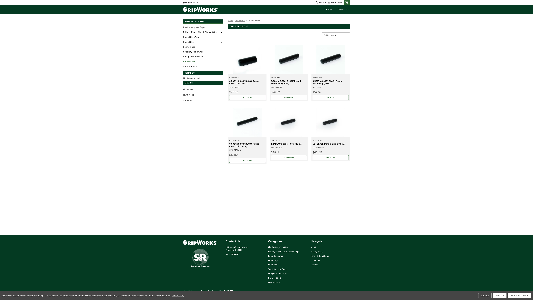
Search (322, 2)
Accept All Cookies (519, 295)
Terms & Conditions (320, 256)
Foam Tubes (189, 46)
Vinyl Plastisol (190, 66)
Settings (485, 295)
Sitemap (314, 264)
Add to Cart (247, 97)
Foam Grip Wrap (191, 36)
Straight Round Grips (193, 56)
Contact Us (343, 9)
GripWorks (188, 89)
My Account (336, 2)
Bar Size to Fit (190, 61)
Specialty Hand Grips (193, 51)
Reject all (499, 295)
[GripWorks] (200, 242)
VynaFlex (187, 100)
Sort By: (327, 35)
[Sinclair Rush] (200, 258)
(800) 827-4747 (191, 2)
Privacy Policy (317, 251)
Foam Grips (188, 41)
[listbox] (340, 34)
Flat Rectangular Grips (194, 27)
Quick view (247, 59)
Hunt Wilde (188, 94)
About (329, 9)
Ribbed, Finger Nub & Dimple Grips (200, 32)
